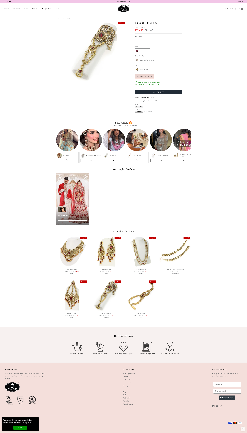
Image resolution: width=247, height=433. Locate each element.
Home (57, 18)
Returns (125, 389)
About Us (126, 401)
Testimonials (126, 398)
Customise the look (144, 76)
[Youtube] (7, 1)
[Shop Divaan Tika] (114, 160)
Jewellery (6, 9)
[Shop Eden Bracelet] (137, 160)
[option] (95, 51)
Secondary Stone (140, 56)
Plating (137, 65)
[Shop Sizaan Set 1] (67, 160)
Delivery (125, 386)
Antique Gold (144, 69)
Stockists (125, 377)
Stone (136, 47)
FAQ (124, 395)
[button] (67, 146)
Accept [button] (20, 427)
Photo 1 (137, 105)
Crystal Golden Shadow (147, 60)
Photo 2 (137, 109)
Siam (141, 51)
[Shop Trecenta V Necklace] (160, 160)
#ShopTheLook (46, 9)
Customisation (127, 380)
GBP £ (239, 1)
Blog (124, 392)
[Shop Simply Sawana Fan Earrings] (184, 160)
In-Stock (26, 9)
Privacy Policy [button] (27, 423)
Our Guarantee (127, 383)
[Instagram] (10, 1)
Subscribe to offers (227, 398)
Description (138, 36)
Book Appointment (129, 374)
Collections (16, 9)
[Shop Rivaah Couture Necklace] (90, 160)
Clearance (35, 9)
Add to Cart (159, 92)
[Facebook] (4, 1)
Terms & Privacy (128, 404)
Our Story (58, 9)
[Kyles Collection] (123, 8)
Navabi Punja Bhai (65, 18)
